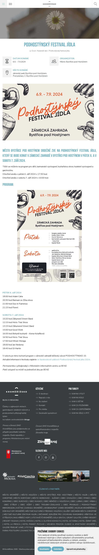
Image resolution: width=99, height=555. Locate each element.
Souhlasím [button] (44, 549)
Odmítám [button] (58, 549)
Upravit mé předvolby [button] (76, 549)
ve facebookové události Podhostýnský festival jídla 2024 (63, 359)
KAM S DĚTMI (77, 401)
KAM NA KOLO (78, 397)
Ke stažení (43, 401)
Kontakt (42, 405)
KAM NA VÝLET (78, 394)
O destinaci (43, 394)
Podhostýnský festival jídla (59, 51)
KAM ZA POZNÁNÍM (80, 405)
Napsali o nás (44, 397)
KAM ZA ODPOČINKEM (81, 409)
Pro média (43, 409)
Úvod (34, 51)
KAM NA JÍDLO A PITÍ (80, 413)
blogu (27, 419)
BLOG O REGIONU (11, 400)
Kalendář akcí (42, 51)
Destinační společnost (48, 413)
